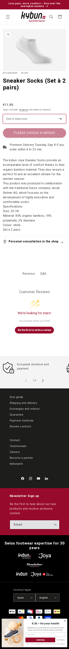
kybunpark (16, 463)
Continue (40, 640)
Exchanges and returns (25, 408)
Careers (15, 452)
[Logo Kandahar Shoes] (34, 565)
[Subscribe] (55, 524)
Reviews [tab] (28, 273)
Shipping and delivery (23, 403)
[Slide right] (43, 380)
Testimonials (18, 446)
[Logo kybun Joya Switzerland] (34, 574)
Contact (15, 440)
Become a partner (21, 457)
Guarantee (16, 414)
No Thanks (60, 640)
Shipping (23, 110)
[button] (7, 16)
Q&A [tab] (43, 273)
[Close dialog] (65, 621)
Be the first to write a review (34, 330)
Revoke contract (20, 426)
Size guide (16, 397)
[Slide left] (26, 380)
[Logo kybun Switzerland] (24, 555)
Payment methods (22, 420)
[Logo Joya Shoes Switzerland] (45, 555)
